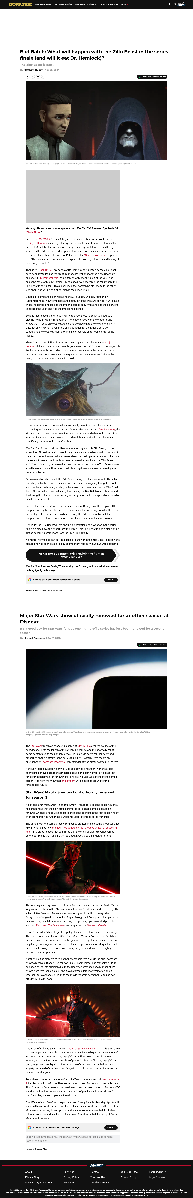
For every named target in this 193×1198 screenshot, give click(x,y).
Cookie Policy (128, 1177)
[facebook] (169, 4)
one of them (68, 780)
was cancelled (82, 1048)
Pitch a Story (32, 1177)
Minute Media (22, 1190)
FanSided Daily (157, 1171)
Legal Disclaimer (158, 1177)
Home (29, 590)
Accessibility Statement (38, 1182)
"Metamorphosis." (49, 277)
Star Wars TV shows (53, 761)
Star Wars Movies (63, 4)
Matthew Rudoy (33, 70)
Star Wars (36, 745)
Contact (94, 1171)
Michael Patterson (35, 638)
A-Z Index (68, 1182)
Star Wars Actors (109, 4)
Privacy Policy (71, 1177)
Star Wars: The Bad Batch (48, 590)
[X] (175, 4)
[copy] (43, 77)
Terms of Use (98, 1177)
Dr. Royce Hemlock (36, 243)
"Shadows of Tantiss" (96, 255)
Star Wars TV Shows (85, 4)
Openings (68, 1171)
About (28, 1171)
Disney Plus (84, 745)
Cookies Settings (100, 1182)
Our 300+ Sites (129, 1171)
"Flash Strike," (45, 269)
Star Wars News (43, 4)
